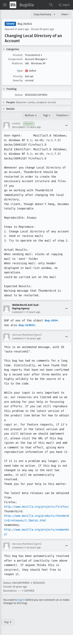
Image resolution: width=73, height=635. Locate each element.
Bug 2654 (51, 320)
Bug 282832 (25, 24)
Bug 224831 (27, 325)
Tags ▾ (46, 115)
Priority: (18, 76)
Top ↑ (8, 622)
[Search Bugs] (51, 5)
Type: (20, 70)
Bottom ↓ (31, 115)
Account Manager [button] (36, 59)
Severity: (18, 80)
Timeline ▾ (62, 115)
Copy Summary (42, 14)
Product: (18, 55)
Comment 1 (18, 312)
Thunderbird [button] (33, 55)
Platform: (17, 63)
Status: (19, 94)
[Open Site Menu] (5, 5)
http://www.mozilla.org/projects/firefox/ (36, 506)
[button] (63, 5)
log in (21, 599)
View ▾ (65, 14)
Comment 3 (18, 547)
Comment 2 (18, 338)
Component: (15, 59)
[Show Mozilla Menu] (13, 5)
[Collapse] (66, 125)
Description (18, 127)
